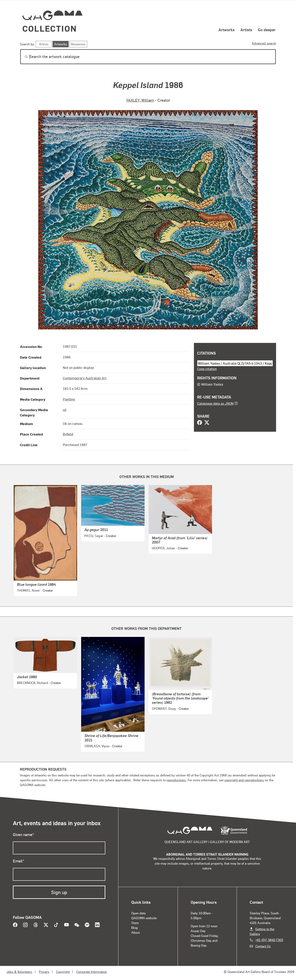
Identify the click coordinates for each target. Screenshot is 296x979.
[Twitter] (206, 423)
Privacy (44, 972)
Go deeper (267, 29)
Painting (69, 399)
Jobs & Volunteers (19, 972)
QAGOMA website (144, 918)
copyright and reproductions (244, 780)
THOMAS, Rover (28, 590)
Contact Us (263, 946)
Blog (134, 927)
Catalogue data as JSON (215, 403)
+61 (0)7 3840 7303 (269, 940)
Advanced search (264, 43)
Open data (138, 913)
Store (135, 923)
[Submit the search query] (23, 57)
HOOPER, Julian (163, 548)
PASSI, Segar (93, 536)
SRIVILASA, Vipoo (96, 746)
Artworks (226, 29)
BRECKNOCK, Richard (32, 683)
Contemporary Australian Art (85, 378)
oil (64, 409)
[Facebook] (199, 423)
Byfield (68, 434)
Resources (78, 44)
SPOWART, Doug (164, 708)
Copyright (63, 972)
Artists (246, 29)
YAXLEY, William (140, 100)
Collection (49, 28)
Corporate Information (91, 972)
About (135, 932)
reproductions (176, 780)
